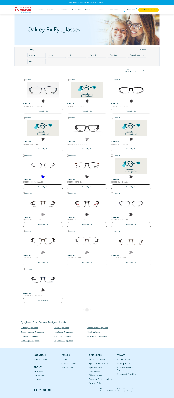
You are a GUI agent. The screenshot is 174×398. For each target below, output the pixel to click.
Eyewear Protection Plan (100, 379)
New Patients (95, 371)
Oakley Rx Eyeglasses (30, 336)
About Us (38, 371)
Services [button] (100, 10)
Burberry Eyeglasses (29, 328)
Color (51, 55)
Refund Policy (95, 383)
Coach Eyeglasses (61, 328)
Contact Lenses (69, 363)
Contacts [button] (76, 10)
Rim (30, 62)
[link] (43, 90)
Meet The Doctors (98, 359)
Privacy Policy (123, 359)
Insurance (89, 10)
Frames (65, 359)
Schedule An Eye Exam (148, 10)
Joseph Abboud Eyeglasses (32, 332)
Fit (70, 55)
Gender (32, 55)
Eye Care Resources (98, 363)
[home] (23, 10)
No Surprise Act (124, 363)
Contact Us (39, 375)
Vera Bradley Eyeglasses (97, 336)
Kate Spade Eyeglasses (63, 332)
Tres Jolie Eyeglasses (62, 336)
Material (93, 55)
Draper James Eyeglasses (97, 328)
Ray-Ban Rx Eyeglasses (63, 341)
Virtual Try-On (43, 111)
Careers (37, 379)
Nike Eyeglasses (93, 332)
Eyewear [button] (63, 10)
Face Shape (114, 55)
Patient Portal (130, 10)
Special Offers (68, 367)
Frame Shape (135, 55)
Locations (39, 10)
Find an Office (40, 359)
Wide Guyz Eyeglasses (30, 341)
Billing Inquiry (95, 375)
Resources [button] (113, 10)
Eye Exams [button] (50, 10)
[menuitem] (51, 10)
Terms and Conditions (127, 374)
